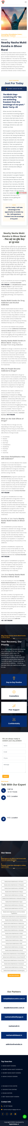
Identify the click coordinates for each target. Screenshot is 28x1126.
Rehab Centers (7, 1093)
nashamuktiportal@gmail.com (12, 1109)
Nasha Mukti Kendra (9, 1066)
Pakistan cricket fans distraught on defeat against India (13, 866)
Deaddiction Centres (9, 1089)
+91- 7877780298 (6, 620)
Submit (6, 776)
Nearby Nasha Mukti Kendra (11, 1073)
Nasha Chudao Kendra (10, 1076)
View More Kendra (14, 975)
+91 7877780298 (12, 792)
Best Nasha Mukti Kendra (10, 1097)
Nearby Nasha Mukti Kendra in (12, 1069)
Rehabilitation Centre (9, 1086)
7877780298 (5, 285)
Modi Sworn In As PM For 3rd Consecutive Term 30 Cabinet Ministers (13, 859)
